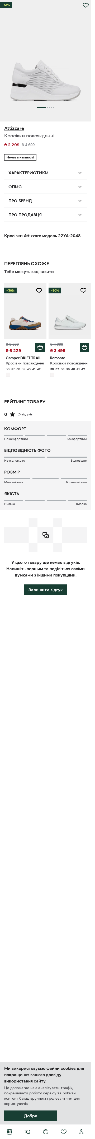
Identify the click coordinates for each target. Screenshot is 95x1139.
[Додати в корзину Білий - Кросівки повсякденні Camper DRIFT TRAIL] (40, 347)
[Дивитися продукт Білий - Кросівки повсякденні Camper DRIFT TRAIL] (25, 311)
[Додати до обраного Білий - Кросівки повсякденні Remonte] (83, 290)
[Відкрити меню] (27, 1132)
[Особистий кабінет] (81, 1132)
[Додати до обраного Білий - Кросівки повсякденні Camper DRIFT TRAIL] (39, 290)
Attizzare (14, 128)
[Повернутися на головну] (9, 1132)
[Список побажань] (63, 1132)
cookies (68, 1068)
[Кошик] (45, 1132)
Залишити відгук (45, 590)
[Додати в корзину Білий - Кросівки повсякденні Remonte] (84, 347)
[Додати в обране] (85, 5)
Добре (30, 1116)
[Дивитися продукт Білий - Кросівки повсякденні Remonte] (70, 311)
